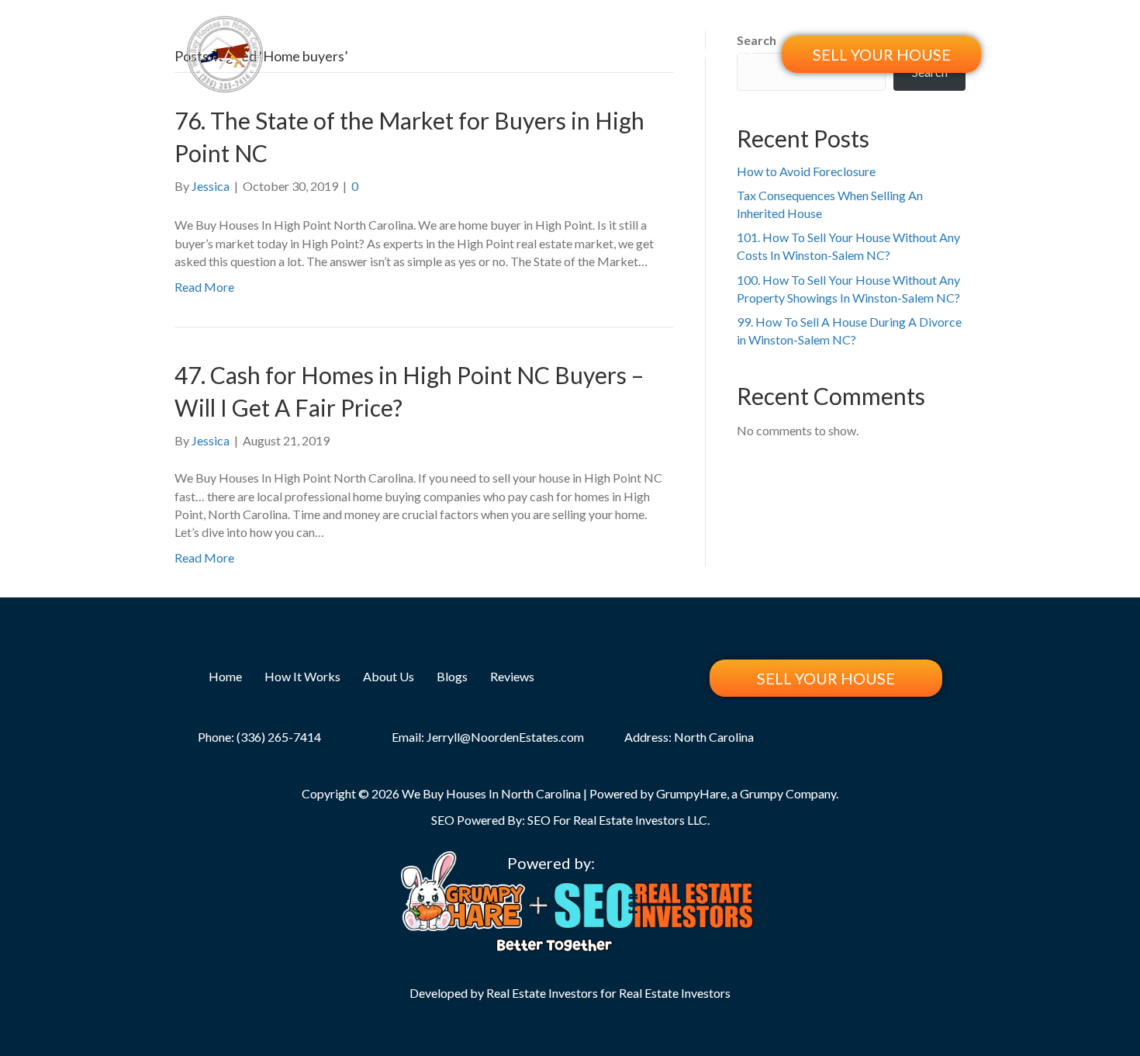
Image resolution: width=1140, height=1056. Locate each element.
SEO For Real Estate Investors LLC (617, 819)
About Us (591, 54)
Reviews (729, 54)
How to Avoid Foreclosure (806, 171)
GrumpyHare (691, 793)
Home (413, 54)
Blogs (662, 54)
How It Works (497, 54)
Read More (204, 286)
